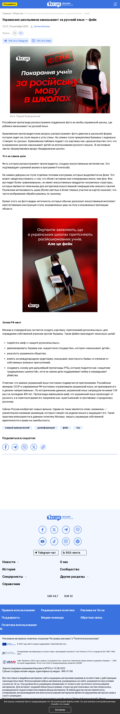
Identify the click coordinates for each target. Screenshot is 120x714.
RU (21, 33)
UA (14, 33)
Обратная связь (91, 617)
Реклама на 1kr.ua (92, 610)
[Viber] (24, 447)
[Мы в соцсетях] (42, 530)
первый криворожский (17, 427)
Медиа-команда (52, 617)
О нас (64, 562)
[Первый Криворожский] (60, 4)
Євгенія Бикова (42, 26)
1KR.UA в (18, 41)
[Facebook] (5, 447)
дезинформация (46, 427)
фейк (65, 427)
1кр (78, 427)
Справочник (11, 584)
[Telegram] (15, 447)
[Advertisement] (60, 479)
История (8, 569)
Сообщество (69, 569)
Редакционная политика (58, 610)
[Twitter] (33, 447)
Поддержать (9, 4)
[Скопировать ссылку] (43, 447)
